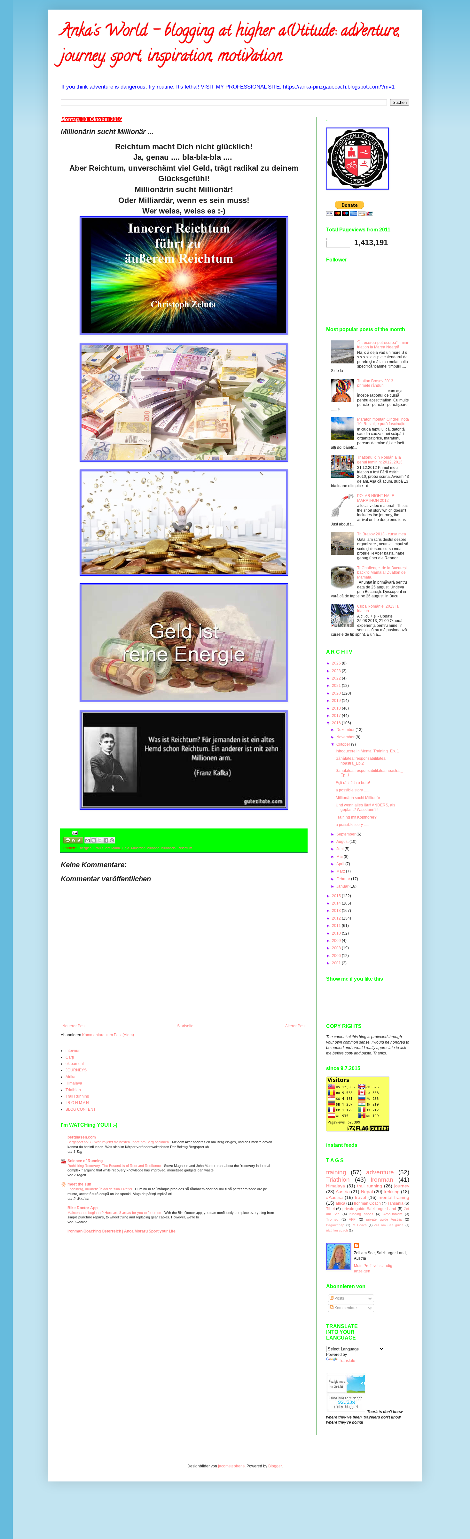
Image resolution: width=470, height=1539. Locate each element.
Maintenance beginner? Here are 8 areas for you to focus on (114, 1213)
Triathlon (73, 1090)
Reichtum (184, 848)
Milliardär (138, 848)
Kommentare (345, 1308)
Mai (340, 856)
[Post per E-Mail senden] (74, 833)
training (336, 1172)
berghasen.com (81, 1137)
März (341, 871)
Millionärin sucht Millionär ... (360, 798)
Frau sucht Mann (106, 848)
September (346, 834)
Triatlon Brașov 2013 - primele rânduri (376, 383)
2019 (337, 700)
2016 (337, 723)
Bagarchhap (335, 1225)
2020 (337, 693)
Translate (347, 1360)
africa (340, 1203)
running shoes (361, 1214)
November (346, 737)
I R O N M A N (77, 1102)
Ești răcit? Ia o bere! (353, 783)
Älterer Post (295, 1026)
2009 (337, 940)
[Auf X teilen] (100, 840)
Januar (342, 886)
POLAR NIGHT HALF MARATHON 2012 (375, 498)
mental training (394, 1197)
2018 (337, 708)
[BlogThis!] (93, 840)
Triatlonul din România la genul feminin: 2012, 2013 (380, 459)
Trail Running (77, 1096)
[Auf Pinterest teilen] (112, 840)
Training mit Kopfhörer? (356, 817)
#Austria (334, 1197)
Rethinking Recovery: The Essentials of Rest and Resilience (114, 1166)
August (342, 841)
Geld (125, 848)
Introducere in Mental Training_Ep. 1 (367, 751)
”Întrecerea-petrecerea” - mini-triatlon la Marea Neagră (383, 344)
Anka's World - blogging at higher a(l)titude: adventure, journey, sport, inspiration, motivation (230, 45)
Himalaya (74, 1083)
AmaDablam (392, 1214)
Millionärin (168, 848)
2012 (337, 918)
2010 (337, 933)
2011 (337, 925)
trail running (369, 1185)
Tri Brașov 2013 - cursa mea (381, 534)
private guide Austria (384, 1219)
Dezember (346, 729)
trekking (392, 1191)
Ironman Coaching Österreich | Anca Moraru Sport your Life (121, 1231)
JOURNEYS (76, 1070)
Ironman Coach (367, 1203)
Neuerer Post (73, 1026)
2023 (337, 671)
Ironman (382, 1179)
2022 (337, 678)
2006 (337, 955)
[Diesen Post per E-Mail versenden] (87, 840)
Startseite (185, 1026)
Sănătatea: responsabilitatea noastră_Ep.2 (361, 760)
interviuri (73, 1050)
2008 (337, 948)
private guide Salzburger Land (369, 1209)
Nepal (367, 1191)
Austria (343, 1191)
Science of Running (85, 1161)
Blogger (275, 1466)
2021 (337, 685)
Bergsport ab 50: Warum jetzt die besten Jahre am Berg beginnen (118, 1142)
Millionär (152, 848)
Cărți (70, 1057)
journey (401, 1185)
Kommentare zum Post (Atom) (108, 1035)
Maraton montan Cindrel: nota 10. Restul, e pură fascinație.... (383, 421)
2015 (337, 896)
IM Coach (359, 1225)
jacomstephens (231, 1466)
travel (360, 1197)
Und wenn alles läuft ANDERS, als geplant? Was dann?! (365, 807)
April (340, 864)
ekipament (75, 1063)
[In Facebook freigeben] (106, 840)
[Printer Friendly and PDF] (73, 841)
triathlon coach (337, 1230)
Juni (340, 849)
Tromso (332, 1219)
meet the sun (79, 1184)
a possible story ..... (352, 790)
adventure (380, 1172)
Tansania (395, 1203)
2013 (337, 910)
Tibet (330, 1209)
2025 (337, 663)
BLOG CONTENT (81, 1109)
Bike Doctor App (82, 1208)
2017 (337, 715)
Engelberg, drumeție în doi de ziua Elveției (100, 1189)
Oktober (343, 744)
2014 (337, 903)
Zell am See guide (388, 1225)
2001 (337, 963)
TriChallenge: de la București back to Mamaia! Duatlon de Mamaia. (382, 572)
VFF (352, 1219)
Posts (338, 1298)
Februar (343, 879)
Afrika (70, 1077)
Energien (84, 848)
